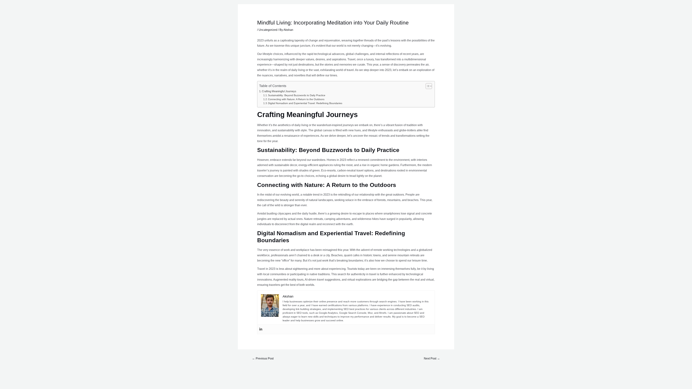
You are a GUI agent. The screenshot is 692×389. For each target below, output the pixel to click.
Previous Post (263, 358)
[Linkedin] (260, 329)
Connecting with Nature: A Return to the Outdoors (296, 99)
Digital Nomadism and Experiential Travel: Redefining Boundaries (305, 103)
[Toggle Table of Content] (427, 86)
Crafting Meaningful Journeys (279, 91)
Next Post (432, 358)
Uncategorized (268, 29)
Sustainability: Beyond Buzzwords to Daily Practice (296, 95)
